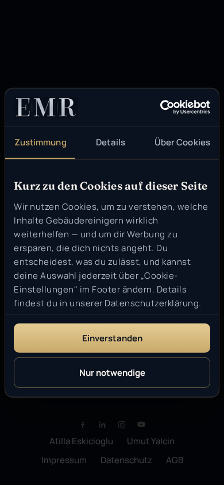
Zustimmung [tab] (40, 142)
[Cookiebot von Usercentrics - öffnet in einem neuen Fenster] (160, 107)
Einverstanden (112, 338)
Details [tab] (110, 142)
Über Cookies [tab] (182, 142)
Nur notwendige (112, 372)
